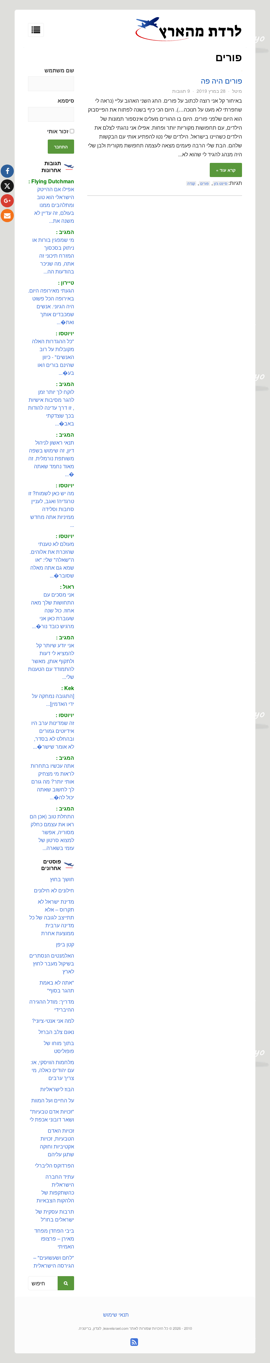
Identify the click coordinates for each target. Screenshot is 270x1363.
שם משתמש (59, 70)
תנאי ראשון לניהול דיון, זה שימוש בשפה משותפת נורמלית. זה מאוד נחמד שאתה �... (51, 458)
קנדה (191, 183)
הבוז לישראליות (57, 1089)
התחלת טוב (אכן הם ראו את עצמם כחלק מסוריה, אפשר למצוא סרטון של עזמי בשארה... (52, 832)
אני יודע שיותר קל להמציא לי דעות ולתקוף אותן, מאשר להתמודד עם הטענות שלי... (51, 661)
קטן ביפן (65, 944)
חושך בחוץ (62, 879)
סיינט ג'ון (220, 183)
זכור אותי (58, 131)
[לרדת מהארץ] (188, 40)
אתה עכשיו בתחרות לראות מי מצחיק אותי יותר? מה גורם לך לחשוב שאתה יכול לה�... (52, 781)
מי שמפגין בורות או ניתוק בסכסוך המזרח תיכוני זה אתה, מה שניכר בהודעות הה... (53, 255)
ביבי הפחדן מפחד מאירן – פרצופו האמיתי (54, 1238)
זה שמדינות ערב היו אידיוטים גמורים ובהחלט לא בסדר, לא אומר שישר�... (52, 734)
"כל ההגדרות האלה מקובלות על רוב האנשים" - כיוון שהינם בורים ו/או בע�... (53, 356)
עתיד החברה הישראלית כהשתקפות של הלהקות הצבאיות (55, 1188)
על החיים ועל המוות (52, 1100)
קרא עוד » (226, 170)
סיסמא (66, 100)
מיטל (237, 91)
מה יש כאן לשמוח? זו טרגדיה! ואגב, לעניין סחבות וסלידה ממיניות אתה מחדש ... (51, 508)
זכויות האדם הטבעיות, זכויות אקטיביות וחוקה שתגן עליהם (57, 1142)
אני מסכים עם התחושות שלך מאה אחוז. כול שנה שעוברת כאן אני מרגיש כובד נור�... (52, 610)
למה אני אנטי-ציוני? (53, 1020)
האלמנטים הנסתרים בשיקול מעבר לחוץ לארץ (51, 963)
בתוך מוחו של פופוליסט (59, 1047)
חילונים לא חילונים (54, 890)
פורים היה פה (221, 80)
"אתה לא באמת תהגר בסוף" (57, 986)
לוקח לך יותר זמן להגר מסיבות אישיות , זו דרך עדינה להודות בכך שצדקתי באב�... (51, 407)
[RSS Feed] (134, 1342)
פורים (204, 183)
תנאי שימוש (116, 1314)
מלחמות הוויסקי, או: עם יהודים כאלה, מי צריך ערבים (52, 1070)
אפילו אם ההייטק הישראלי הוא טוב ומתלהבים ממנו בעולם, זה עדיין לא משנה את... (54, 204)
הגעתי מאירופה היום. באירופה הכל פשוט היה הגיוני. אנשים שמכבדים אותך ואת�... (51, 306)
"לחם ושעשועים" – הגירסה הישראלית (53, 1261)
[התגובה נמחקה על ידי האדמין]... (53, 699)
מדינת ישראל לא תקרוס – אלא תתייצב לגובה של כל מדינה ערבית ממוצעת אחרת (51, 917)
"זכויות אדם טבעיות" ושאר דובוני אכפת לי (52, 1115)
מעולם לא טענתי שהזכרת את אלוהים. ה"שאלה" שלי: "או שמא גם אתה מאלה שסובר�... (52, 559)
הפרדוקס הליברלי (54, 1165)
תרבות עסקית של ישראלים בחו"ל (55, 1215)
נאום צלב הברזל (56, 1032)
